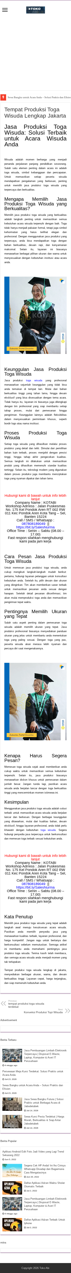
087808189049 (33, 524)
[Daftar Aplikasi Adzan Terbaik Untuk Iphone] (12, 1224)
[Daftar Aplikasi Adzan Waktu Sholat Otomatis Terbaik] (12, 1188)
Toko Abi (44, 1268)
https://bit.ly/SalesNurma (35, 527)
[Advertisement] (35, 55)
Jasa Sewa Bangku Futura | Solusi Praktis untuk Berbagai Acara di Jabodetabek (44, 1103)
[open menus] (5, 10)
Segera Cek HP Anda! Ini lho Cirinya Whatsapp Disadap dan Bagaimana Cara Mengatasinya (44, 1169)
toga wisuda (34, 380)
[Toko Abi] (35, 9)
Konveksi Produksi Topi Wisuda (43, 1011)
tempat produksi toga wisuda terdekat (26, 1004)
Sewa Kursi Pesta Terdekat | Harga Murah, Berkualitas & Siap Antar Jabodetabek (44, 1120)
